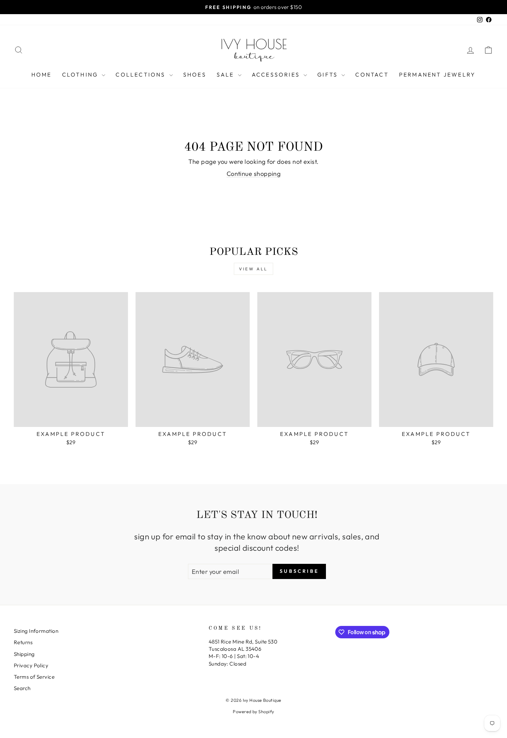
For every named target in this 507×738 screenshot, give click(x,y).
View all (253, 268)
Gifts (328, 74)
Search (22, 688)
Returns (23, 642)
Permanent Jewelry (437, 74)
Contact (371, 74)
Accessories (277, 74)
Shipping (24, 654)
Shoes (194, 74)
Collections (141, 74)
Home (41, 74)
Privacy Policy (31, 665)
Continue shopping (254, 174)
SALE (226, 74)
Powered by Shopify (253, 711)
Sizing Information (36, 631)
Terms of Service (34, 677)
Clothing (81, 74)
